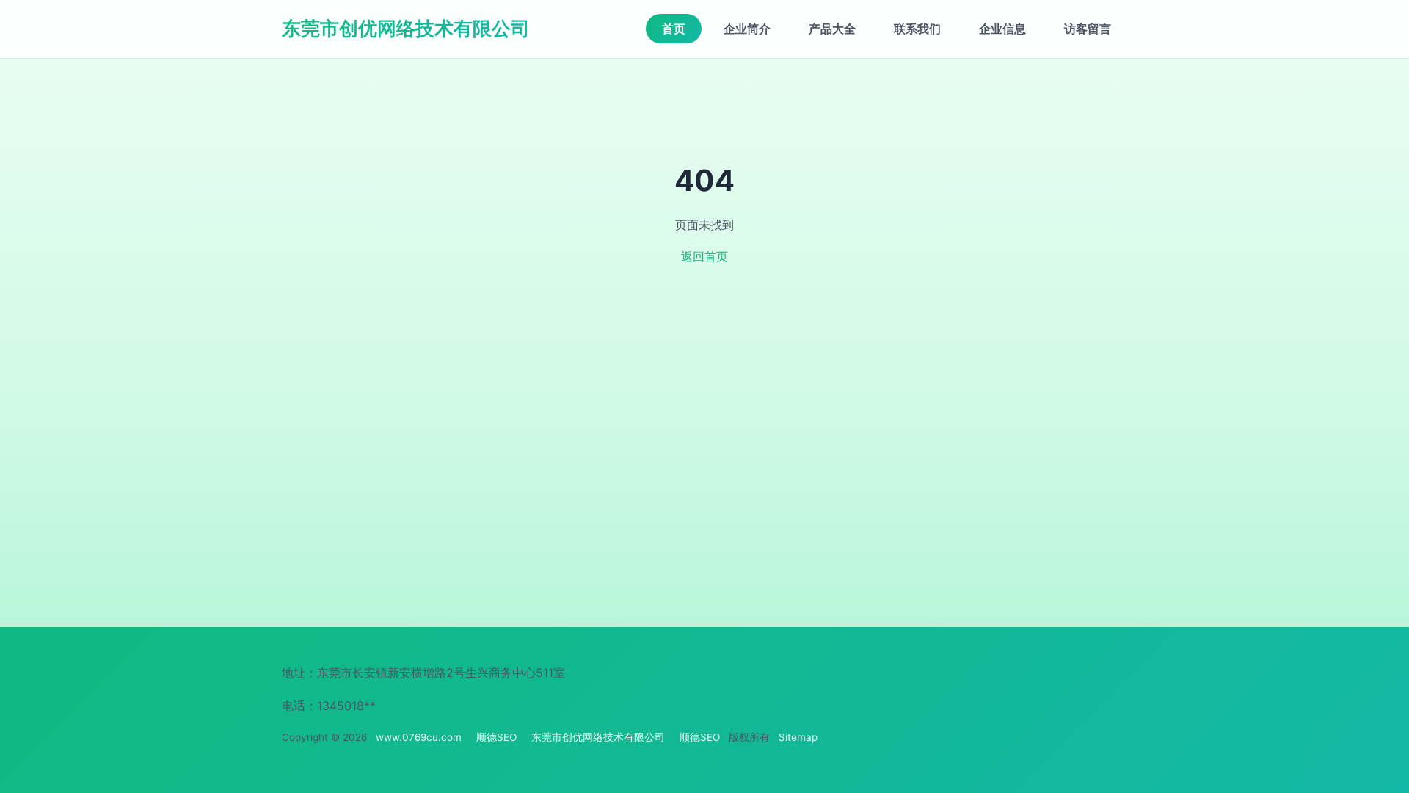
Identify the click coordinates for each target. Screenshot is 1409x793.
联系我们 (917, 28)
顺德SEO (496, 737)
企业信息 (1002, 28)
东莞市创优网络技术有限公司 (406, 28)
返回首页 (704, 256)
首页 (673, 28)
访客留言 (1087, 28)
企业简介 (747, 28)
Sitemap (798, 737)
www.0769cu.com (419, 737)
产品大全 (832, 28)
